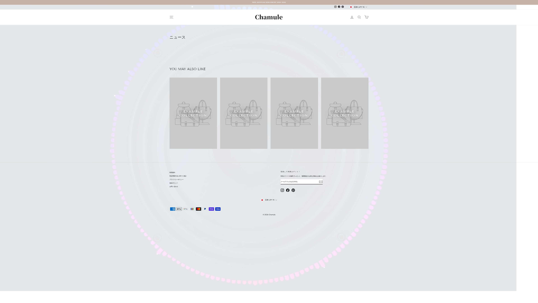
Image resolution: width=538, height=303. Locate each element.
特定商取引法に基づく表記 (178, 176)
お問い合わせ (174, 186)
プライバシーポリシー (177, 179)
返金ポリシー (174, 183)
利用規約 (172, 172)
